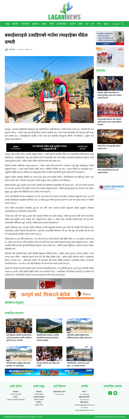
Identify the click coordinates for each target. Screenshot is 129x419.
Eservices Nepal (119, 416)
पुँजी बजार (35, 24)
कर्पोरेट (51, 24)
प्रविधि (81, 24)
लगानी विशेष (25, 24)
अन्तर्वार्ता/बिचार (62, 24)
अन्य (92, 24)
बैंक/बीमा (15, 24)
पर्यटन (99, 24)
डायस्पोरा (73, 24)
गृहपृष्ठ (7, 24)
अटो (87, 24)
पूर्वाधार (106, 24)
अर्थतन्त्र (44, 24)
